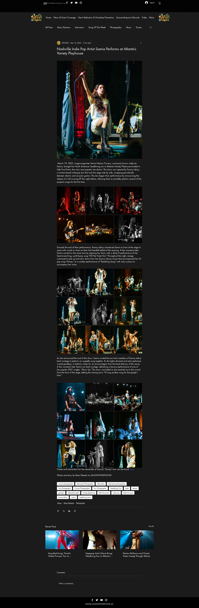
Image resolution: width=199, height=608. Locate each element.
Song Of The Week (97, 27)
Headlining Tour (115, 488)
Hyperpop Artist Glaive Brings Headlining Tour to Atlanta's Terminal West (99, 554)
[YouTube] (76, 2)
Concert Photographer (82, 488)
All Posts (49, 27)
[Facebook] (67, 2)
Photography (115, 27)
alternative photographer (116, 484)
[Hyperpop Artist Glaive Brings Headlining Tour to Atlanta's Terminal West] (99, 539)
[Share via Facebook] (58, 511)
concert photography (65, 484)
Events (139, 27)
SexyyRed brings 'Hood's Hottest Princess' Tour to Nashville (59, 554)
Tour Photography (64, 488)
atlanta (135, 488)
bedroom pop (128, 493)
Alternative (100, 484)
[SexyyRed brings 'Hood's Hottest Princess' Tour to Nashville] (62, 539)
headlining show (85, 497)
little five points (104, 493)
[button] (159, 3)
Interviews (79, 27)
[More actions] (140, 43)
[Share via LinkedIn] (69, 511)
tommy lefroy (62, 497)
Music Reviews (63, 27)
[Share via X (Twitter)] (64, 511)
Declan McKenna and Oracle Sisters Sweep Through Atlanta (136, 554)
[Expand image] (71, 200)
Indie (127, 488)
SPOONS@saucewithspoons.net (56, 3)
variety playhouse (89, 493)
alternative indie (73, 493)
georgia (61, 493)
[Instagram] (80, 2)
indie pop (116, 493)
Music (128, 27)
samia (73, 497)
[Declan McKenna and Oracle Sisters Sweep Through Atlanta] (137, 539)
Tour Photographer (100, 488)
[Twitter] (71, 2)
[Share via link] (75, 511)
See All (151, 526)
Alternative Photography (85, 484)
